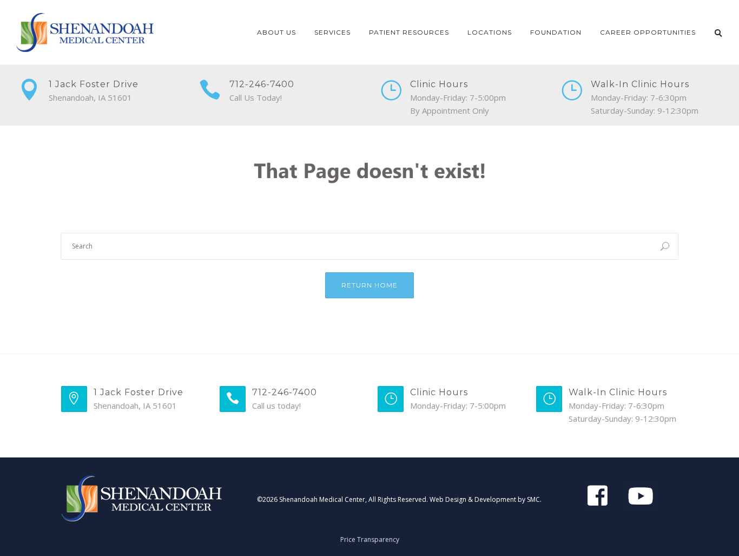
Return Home (369, 285)
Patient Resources (409, 32)
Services (332, 32)
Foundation (556, 32)
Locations (489, 32)
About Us (276, 32)
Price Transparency (369, 539)
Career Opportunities (648, 32)
